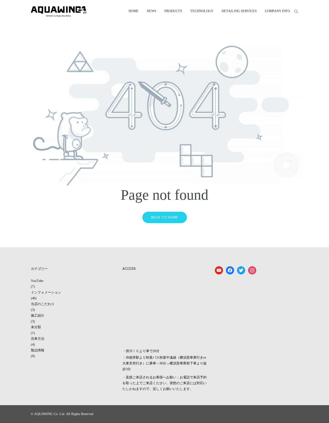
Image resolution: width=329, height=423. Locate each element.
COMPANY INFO (277, 11)
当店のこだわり (42, 304)
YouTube (37, 281)
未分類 (36, 327)
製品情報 (37, 350)
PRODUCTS (173, 11)
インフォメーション (46, 292)
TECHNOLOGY (201, 11)
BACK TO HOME (164, 217)
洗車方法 (37, 339)
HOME (133, 11)
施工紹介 (37, 315)
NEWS (151, 11)
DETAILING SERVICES (239, 11)
